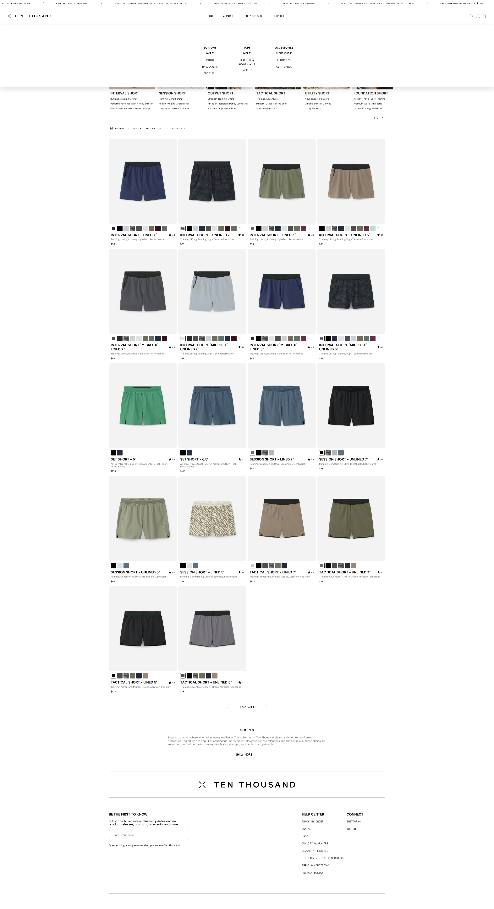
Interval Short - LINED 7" (134, 235)
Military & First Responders (322, 858)
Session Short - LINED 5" (202, 572)
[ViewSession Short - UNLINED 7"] (351, 405)
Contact (307, 829)
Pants (210, 60)
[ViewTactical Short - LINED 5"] (143, 628)
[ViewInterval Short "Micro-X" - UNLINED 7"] (212, 291)
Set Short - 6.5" (194, 459)
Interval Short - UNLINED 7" (205, 235)
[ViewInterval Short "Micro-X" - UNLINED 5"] (351, 291)
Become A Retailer (315, 851)
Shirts (247, 53)
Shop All (210, 73)
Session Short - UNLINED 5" (135, 572)
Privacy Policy (312, 872)
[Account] (477, 16)
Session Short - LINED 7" (272, 459)
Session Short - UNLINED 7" (343, 459)
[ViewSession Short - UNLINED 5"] (143, 518)
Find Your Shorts (254, 16)
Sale (212, 16)
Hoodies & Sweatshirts (247, 61)
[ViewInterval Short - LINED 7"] (143, 181)
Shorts (210, 53)
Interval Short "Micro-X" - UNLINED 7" (205, 347)
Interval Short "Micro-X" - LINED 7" (136, 347)
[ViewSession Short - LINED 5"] (212, 518)
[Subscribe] (181, 835)
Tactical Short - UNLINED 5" (206, 682)
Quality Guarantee (315, 843)
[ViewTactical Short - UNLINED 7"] (351, 518)
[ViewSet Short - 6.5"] (212, 405)
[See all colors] (170, 228)
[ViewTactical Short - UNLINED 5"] (212, 628)
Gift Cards (284, 66)
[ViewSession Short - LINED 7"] (282, 405)
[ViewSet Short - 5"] (143, 405)
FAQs (305, 836)
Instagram (353, 821)
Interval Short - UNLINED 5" (344, 235)
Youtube (352, 829)
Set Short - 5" (123, 459)
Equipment (284, 60)
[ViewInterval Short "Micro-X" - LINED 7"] (143, 291)
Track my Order (312, 821)
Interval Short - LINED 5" (273, 235)
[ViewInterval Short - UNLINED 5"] (351, 181)
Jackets (247, 70)
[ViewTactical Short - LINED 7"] (282, 518)
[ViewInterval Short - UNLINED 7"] (212, 181)
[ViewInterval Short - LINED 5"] (282, 181)
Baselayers (210, 66)
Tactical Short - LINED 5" (134, 682)
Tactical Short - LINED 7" (273, 572)
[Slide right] (383, 118)
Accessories (284, 53)
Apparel (228, 16)
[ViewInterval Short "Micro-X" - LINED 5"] (282, 291)
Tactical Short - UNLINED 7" (345, 572)
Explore (279, 16)
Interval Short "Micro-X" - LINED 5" (275, 347)
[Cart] (484, 16)
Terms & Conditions (316, 865)
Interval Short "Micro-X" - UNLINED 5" (344, 347)
